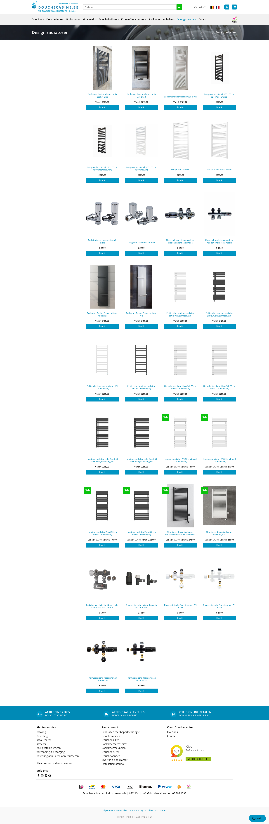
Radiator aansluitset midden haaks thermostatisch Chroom (102, 606)
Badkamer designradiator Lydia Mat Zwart (141, 95)
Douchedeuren (55, 19)
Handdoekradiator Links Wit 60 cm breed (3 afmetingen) (219, 387)
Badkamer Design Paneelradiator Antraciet (102, 314)
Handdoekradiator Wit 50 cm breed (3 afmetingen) (180, 460)
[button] (226, 7)
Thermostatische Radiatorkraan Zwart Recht (141, 679)
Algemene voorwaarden (115, 810)
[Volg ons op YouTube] (49, 775)
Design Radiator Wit (180, 169)
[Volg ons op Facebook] (38, 775)
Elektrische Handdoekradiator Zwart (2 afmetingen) (141, 387)
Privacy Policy (136, 810)
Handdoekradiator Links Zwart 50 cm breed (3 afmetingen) (102, 460)
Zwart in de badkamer (114, 760)
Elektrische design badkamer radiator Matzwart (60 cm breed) (180, 533)
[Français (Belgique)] (217, 7)
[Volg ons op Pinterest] (46, 775)
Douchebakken (108, 19)
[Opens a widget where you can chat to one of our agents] (257, 818)
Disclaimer (160, 810)
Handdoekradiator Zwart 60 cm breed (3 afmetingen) (141, 533)
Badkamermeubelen (161, 19)
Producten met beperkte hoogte (121, 732)
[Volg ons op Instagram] (42, 775)
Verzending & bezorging (50, 752)
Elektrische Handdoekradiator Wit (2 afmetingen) (102, 387)
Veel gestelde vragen (48, 748)
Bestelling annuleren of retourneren (57, 756)
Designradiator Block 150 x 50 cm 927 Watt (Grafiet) (219, 95)
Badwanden (73, 19)
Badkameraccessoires (114, 744)
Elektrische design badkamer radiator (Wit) (219, 533)
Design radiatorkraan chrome (141, 242)
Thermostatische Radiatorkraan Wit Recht (219, 606)
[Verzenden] (179, 7)
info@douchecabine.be (156, 793)
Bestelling (42, 736)
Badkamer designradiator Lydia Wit (180, 96)
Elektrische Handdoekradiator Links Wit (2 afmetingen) (180, 314)
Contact (203, 19)
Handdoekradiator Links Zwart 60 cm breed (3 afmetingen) (141, 460)
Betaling (41, 732)
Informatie (198, 7)
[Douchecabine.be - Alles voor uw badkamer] (55, 7)
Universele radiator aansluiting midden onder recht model (219, 241)
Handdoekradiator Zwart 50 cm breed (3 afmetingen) (102, 533)
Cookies (149, 810)
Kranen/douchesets (132, 19)
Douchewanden (111, 756)
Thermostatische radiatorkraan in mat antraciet (141, 606)
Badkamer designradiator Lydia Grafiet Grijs (102, 95)
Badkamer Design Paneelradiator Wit (141, 314)
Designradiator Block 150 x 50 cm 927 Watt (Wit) (141, 168)
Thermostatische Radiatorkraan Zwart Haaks (102, 679)
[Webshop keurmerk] (234, 19)
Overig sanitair (185, 19)
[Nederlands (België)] (212, 7)
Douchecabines (111, 736)
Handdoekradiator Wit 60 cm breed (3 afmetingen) (219, 460)
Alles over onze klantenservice (54, 763)
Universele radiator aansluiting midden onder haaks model (180, 241)
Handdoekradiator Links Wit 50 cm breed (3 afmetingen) (180, 387)
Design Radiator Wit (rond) (219, 169)
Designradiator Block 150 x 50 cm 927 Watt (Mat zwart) (102, 168)
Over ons (172, 732)
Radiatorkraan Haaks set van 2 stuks (102, 241)
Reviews (41, 744)
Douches (37, 19)
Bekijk (102, 107)
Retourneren (44, 740)
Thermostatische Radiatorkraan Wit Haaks (180, 606)
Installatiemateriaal (113, 764)
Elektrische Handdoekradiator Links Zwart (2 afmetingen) (219, 314)
